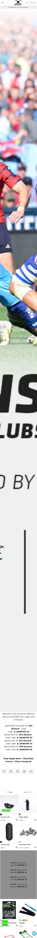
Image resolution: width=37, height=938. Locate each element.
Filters (11, 792)
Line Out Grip (5, 844)
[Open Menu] (3, 2)
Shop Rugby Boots (12, 758)
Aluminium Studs (24, 844)
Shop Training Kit (23, 761)
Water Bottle (23, 817)
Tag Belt (22, 923)
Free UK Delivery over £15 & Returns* (18, 7)
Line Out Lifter (5, 817)
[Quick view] (17, 820)
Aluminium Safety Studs (8, 923)
